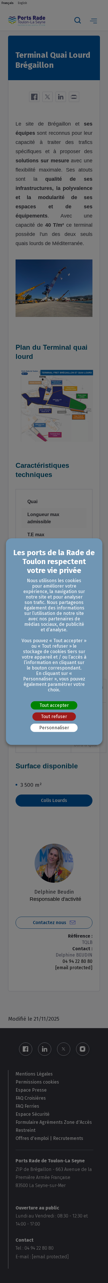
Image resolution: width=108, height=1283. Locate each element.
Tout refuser (54, 716)
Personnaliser (54, 727)
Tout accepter (54, 705)
